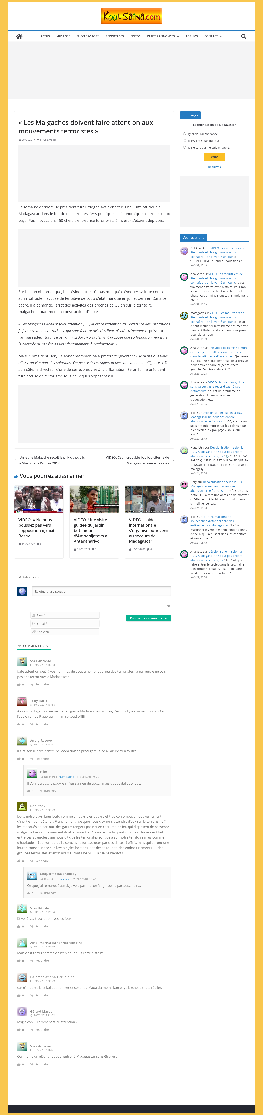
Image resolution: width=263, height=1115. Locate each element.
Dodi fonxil (65, 879)
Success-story (88, 36)
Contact (211, 36)
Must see (63, 36)
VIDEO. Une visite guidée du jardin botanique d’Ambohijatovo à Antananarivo (90, 530)
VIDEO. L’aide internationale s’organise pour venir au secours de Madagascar (149, 530)
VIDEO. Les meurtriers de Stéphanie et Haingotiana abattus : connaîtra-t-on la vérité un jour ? (217, 252)
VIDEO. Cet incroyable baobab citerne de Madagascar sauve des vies (137, 460)
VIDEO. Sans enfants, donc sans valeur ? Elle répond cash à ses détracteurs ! (217, 386)
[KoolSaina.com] (19, 36)
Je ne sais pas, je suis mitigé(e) (209, 147)
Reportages (115, 36)
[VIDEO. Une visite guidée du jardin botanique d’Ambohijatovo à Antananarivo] (94, 499)
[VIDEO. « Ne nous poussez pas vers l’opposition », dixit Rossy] (38, 499)
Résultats (214, 167)
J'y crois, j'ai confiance (203, 134)
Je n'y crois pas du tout (203, 141)
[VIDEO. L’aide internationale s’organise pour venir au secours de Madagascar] (149, 499)
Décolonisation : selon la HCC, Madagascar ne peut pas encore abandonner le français (216, 417)
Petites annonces (161, 36)
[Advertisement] (131, 70)
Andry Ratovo (66, 776)
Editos (135, 36)
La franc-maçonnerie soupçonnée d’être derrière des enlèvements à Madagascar (212, 521)
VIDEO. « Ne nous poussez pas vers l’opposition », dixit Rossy (36, 528)
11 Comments (48, 139)
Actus (45, 36)
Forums (192, 36)
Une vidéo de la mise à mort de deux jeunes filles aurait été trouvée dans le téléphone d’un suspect (218, 352)
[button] (177, 36)
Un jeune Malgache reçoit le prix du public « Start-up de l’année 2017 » (52, 460)
